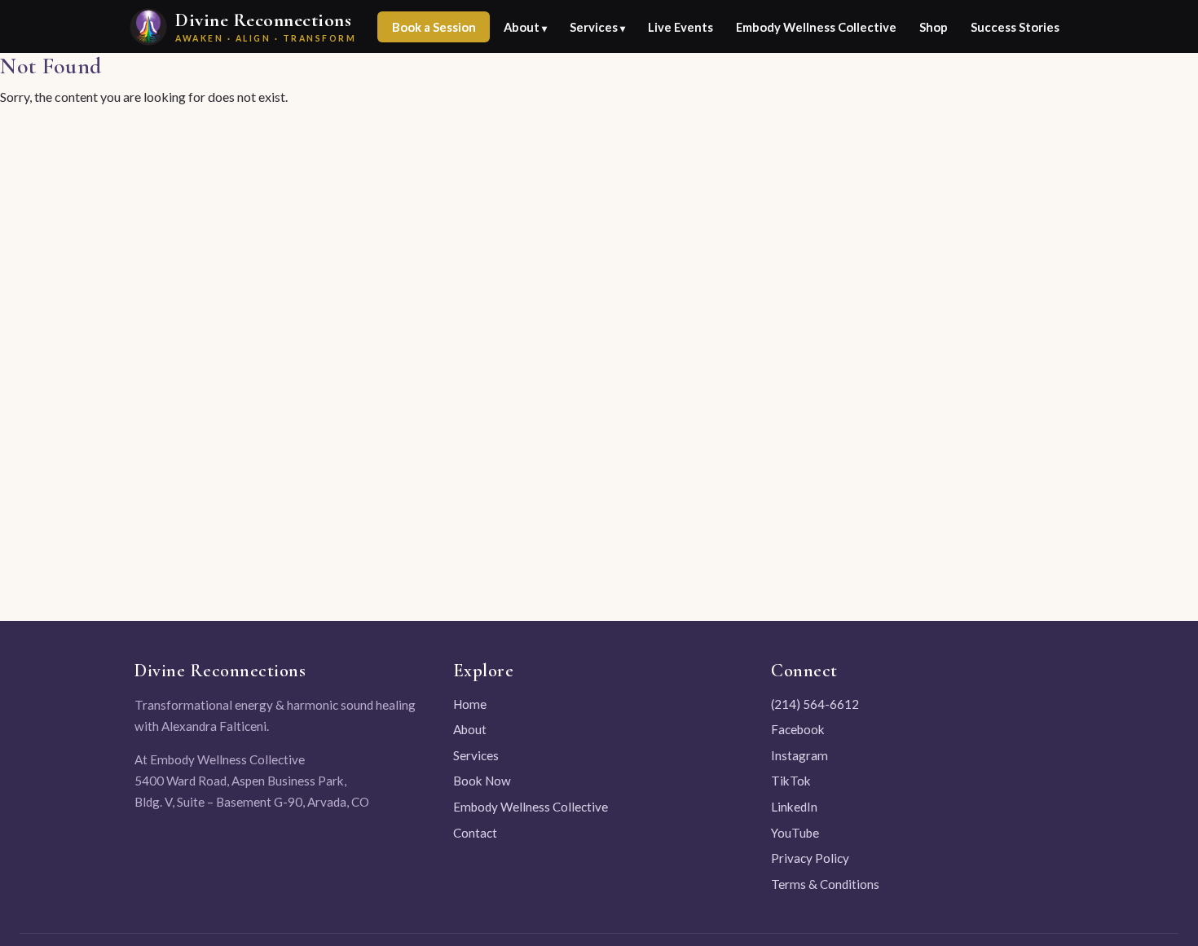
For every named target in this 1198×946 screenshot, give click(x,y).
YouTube (795, 832)
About (470, 729)
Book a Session (434, 27)
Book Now (482, 780)
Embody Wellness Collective (816, 27)
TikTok (791, 780)
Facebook (798, 729)
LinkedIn (794, 806)
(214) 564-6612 (815, 704)
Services (476, 755)
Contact (475, 832)
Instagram (799, 755)
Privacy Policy (810, 858)
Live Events (680, 27)
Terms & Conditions (825, 884)
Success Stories (1015, 27)
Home (470, 704)
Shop (933, 27)
